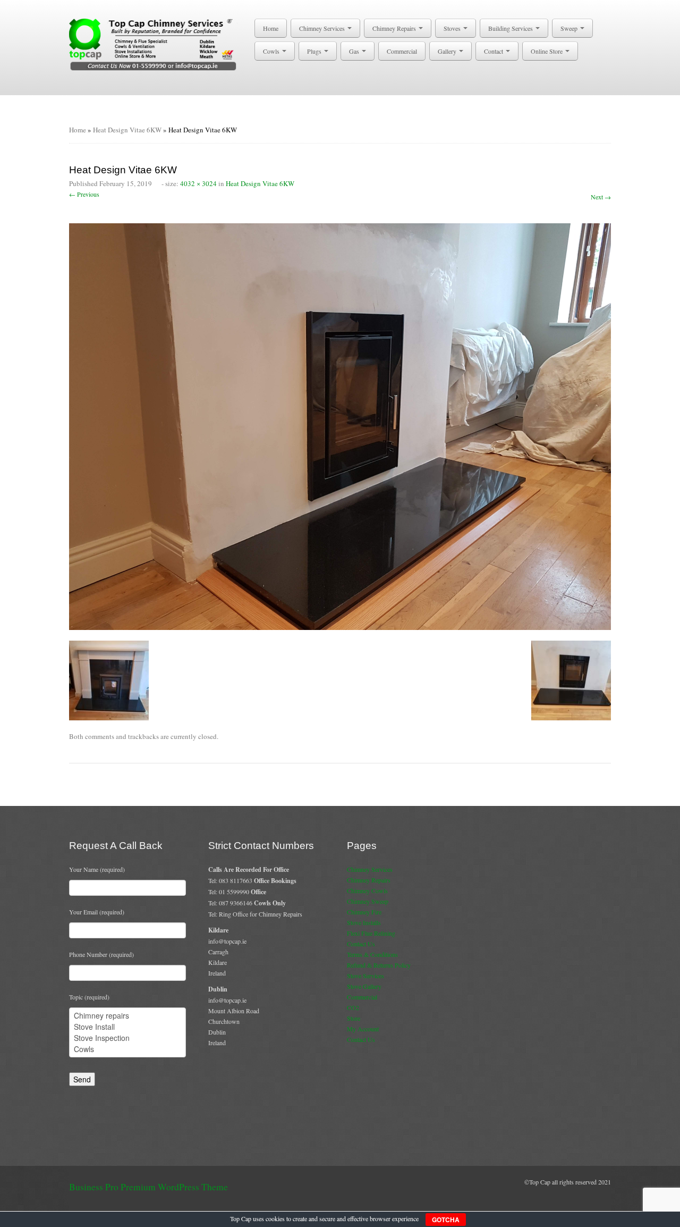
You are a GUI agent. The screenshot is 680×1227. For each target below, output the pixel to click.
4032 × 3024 (198, 183)
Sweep (569, 28)
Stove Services (365, 975)
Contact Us (361, 943)
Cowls (272, 51)
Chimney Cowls (367, 890)
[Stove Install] (127, 1026)
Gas (355, 51)
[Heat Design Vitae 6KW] (340, 425)
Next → (601, 196)
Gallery (448, 51)
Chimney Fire (364, 911)
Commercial (402, 51)
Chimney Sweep (367, 901)
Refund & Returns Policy (379, 965)
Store (353, 1018)
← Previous (84, 194)
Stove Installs (364, 922)
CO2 (353, 1007)
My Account (363, 1028)
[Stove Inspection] (127, 1038)
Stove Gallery (364, 986)
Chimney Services (322, 28)
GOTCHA (446, 1219)
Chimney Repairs (395, 28)
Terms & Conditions (372, 954)
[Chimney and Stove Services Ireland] (155, 43)
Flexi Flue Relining (371, 933)
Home (270, 28)
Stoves (453, 28)
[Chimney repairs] (127, 1015)
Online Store (547, 51)
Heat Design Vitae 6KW (127, 130)
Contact (494, 51)
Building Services (511, 28)
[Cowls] (127, 1049)
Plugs (315, 51)
